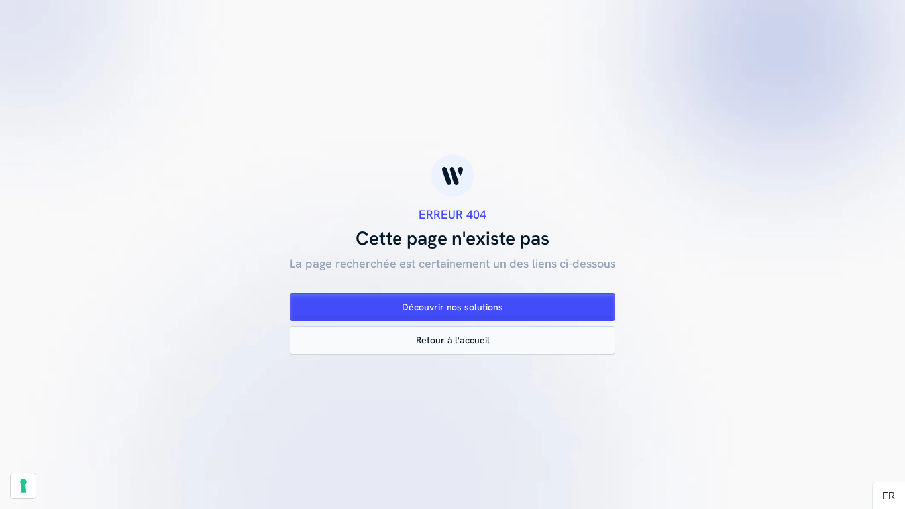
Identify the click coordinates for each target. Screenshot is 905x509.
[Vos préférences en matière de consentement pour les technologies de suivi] (23, 485)
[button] (889, 495)
